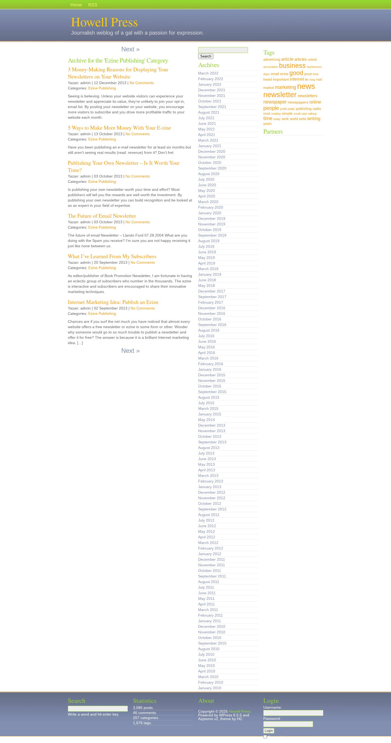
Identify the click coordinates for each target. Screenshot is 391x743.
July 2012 (206, 520)
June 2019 (207, 252)
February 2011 (210, 615)
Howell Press (104, 21)
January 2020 (209, 213)
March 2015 (208, 408)
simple (287, 113)
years (267, 124)
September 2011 (212, 576)
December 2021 (211, 90)
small (297, 113)
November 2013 (211, 431)
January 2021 (209, 146)
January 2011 (209, 621)
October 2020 (209, 162)
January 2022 (209, 84)
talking (312, 113)
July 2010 (206, 654)
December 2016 (211, 308)
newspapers (298, 102)
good (296, 72)
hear (316, 74)
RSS (92, 5)
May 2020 (206, 190)
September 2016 (212, 325)
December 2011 (211, 559)
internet (297, 79)
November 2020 (211, 157)
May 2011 (206, 598)
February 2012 (210, 548)
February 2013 (210, 481)
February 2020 (210, 207)
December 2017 (211, 291)
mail (319, 79)
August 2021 (208, 112)
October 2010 (209, 637)
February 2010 (210, 682)
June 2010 (207, 660)
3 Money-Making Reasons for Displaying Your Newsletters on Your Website (118, 73)
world (294, 119)
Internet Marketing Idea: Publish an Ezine (113, 302)
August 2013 (208, 447)
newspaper (275, 102)
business (292, 65)
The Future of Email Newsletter (102, 215)
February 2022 (210, 79)
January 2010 (209, 688)
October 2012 (209, 503)
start (304, 113)
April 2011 (206, 604)
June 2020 (207, 185)
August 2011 (208, 582)
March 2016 (208, 358)
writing (313, 118)
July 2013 (206, 453)
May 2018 (206, 285)
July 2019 (206, 246)
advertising (271, 59)
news (306, 86)
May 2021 (206, 129)
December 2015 (211, 375)
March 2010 (208, 677)
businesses (314, 66)
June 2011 (207, 593)
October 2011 (209, 570)
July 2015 (206, 403)
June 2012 (207, 526)
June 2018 (207, 280)
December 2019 (211, 218)
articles (300, 59)
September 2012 (212, 509)
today (277, 119)
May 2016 (206, 347)
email (275, 74)
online (315, 102)
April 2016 (206, 352)
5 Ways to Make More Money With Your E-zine (119, 127)
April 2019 (206, 263)
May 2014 (206, 420)
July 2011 (206, 587)
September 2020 (212, 168)
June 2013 (207, 459)
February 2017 (210, 302)
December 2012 (211, 492)
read (266, 113)
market (268, 88)
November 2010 (211, 632)
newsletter (280, 95)
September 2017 (212, 297)
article (287, 59)
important (281, 79)
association (270, 66)
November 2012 (211, 498)
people (271, 108)
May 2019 (206, 257)
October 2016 (209, 319)
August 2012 (208, 515)
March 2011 (208, 610)
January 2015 (209, 414)
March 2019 (208, 269)
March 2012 (208, 542)
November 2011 (211, 565)
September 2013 (212, 442)
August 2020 (208, 174)
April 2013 (206, 470)
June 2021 (207, 123)
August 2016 (208, 330)
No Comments (142, 83)
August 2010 (208, 649)
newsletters (308, 95)
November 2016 (211, 313)
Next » (130, 49)
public (291, 108)
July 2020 (206, 179)
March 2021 (208, 140)
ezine (284, 74)
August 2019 (208, 241)
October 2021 (209, 101)
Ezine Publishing (102, 88)
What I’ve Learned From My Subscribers (112, 256)
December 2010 (211, 626)
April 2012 (206, 537)
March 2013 (208, 475)
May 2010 (206, 665)
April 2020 (206, 196)
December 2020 (211, 151)
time (267, 118)
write (302, 119)
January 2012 (209, 554)
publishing (303, 109)
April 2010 (206, 671)
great (308, 74)
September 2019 (212, 235)
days (266, 74)
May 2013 (206, 464)
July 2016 (206, 336)
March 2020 (208, 202)
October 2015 (209, 386)
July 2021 (206, 118)
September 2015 (212, 392)
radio (317, 108)
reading (276, 113)
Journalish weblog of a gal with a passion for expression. (137, 33)
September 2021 (212, 107)
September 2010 (212, 643)
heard (267, 79)
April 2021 (206, 135)
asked (312, 59)
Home (76, 5)
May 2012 (206, 531)
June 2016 (207, 341)
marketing (285, 87)
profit (283, 108)
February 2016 (210, 364)
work (285, 119)
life (307, 79)
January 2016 (209, 369)
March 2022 (208, 73)
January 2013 (209, 487)
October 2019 (209, 230)
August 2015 (208, 397)
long (312, 79)
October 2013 (209, 436)
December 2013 (211, 425)
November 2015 (211, 380)
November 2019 (211, 224)
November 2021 (211, 95)
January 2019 (209, 274)
